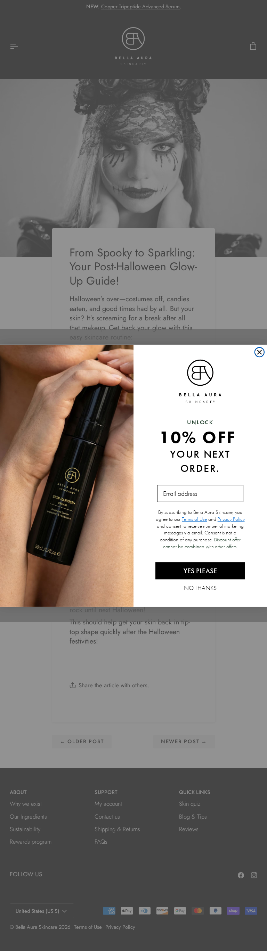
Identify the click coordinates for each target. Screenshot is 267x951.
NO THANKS (200, 587)
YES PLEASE (200, 570)
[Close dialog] (260, 352)
